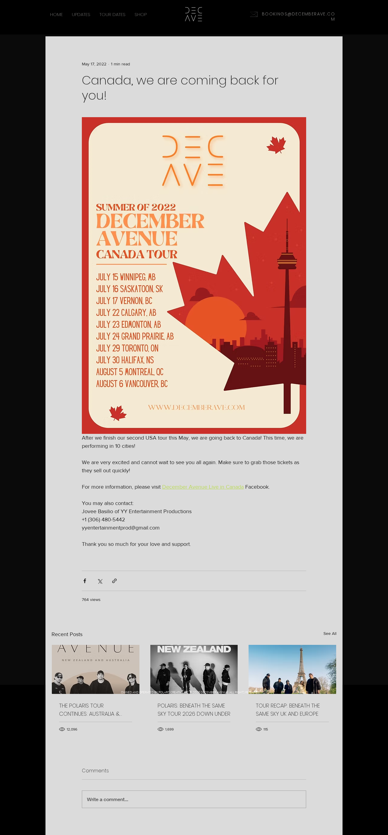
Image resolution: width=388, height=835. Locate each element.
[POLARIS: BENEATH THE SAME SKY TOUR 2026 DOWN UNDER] (194, 669)
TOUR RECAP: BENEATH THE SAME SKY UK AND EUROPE (288, 710)
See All (329, 633)
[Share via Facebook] (85, 581)
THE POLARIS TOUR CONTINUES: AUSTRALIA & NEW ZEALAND (89, 710)
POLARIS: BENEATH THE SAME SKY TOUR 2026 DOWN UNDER (194, 710)
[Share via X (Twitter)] (99, 581)
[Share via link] (114, 581)
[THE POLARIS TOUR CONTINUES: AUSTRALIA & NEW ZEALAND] (95, 669)
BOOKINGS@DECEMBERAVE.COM (298, 16)
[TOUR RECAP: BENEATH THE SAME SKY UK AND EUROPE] (292, 669)
